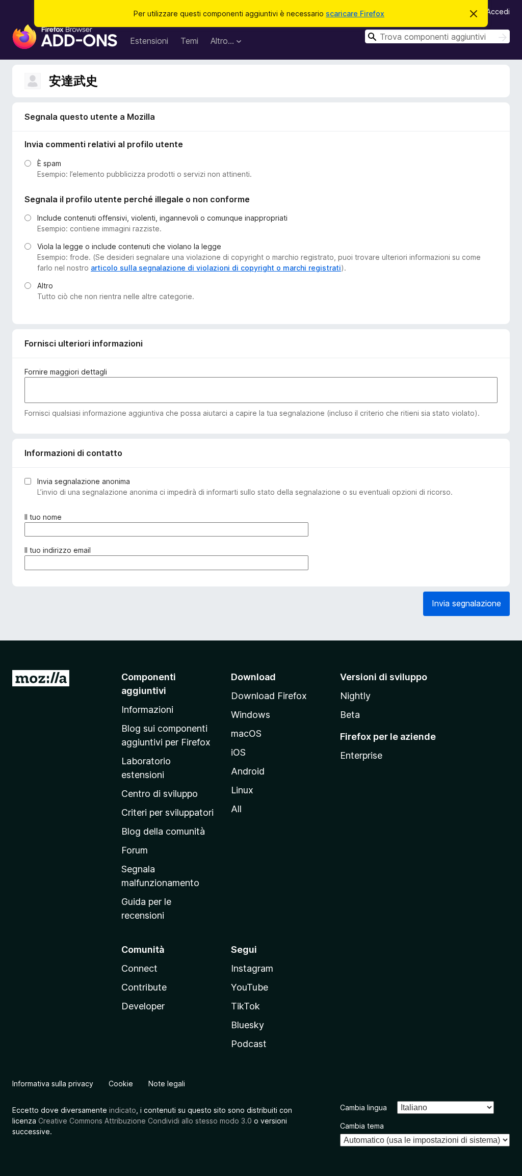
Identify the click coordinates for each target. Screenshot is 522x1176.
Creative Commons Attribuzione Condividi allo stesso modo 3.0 (145, 1120)
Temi (189, 41)
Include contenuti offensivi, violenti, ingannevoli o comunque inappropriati (162, 217)
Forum (134, 850)
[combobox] (437, 36)
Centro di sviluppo (159, 793)
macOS (246, 733)
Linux (242, 790)
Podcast (249, 1043)
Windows (250, 714)
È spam (49, 163)
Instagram (252, 968)
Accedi (498, 11)
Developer (143, 1006)
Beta (350, 714)
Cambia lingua (363, 1107)
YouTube (249, 987)
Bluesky (247, 1025)
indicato (122, 1110)
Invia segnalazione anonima (83, 481)
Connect (139, 968)
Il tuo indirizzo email (59, 550)
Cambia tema (362, 1125)
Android (248, 771)
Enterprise (361, 755)
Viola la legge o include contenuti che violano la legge (129, 246)
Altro (45, 285)
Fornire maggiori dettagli (65, 371)
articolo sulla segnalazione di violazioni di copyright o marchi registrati (216, 267)
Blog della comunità (163, 831)
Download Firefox (269, 695)
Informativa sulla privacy (52, 1083)
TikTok (245, 1006)
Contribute (144, 987)
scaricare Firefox (355, 13)
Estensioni (149, 41)
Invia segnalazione (466, 603)
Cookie (121, 1083)
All (236, 809)
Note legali (166, 1083)
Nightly (355, 695)
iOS (238, 752)
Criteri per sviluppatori (167, 812)
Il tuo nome (45, 517)
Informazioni (147, 709)
